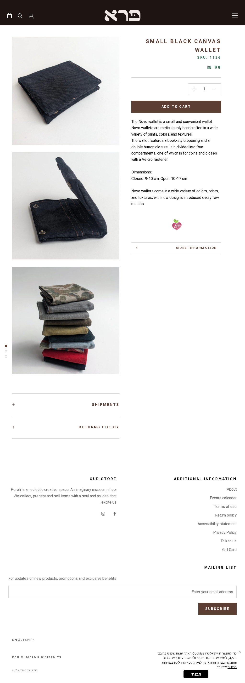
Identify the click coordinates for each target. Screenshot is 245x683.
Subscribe (217, 608)
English (21, 639)
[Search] (20, 15)
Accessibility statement (217, 524)
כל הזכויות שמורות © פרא (37, 657)
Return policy (226, 515)
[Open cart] (9, 15)
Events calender (223, 498)
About (232, 489)
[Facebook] (115, 513)
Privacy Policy (225, 532)
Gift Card (229, 550)
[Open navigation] (235, 15)
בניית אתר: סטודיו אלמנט (24, 670)
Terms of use (225, 507)
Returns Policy (99, 427)
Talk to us (229, 541)
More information (196, 248)
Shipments (105, 404)
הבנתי (196, 674)
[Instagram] (103, 513)
